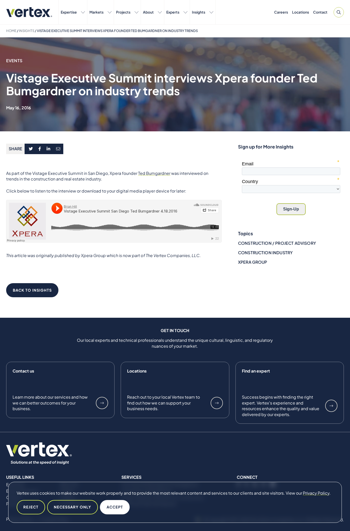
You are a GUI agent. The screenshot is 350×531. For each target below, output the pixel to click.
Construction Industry (265, 252)
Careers (281, 12)
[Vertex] (29, 12)
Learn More (102, 403)
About (148, 12)
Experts (172, 12)
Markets (96, 12)
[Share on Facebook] (40, 149)
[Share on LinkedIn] (48, 149)
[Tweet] (30, 149)
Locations (300, 12)
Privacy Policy (316, 493)
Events (14, 60)
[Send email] (58, 149)
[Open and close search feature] (339, 12)
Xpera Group (252, 262)
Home (11, 31)
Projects (123, 12)
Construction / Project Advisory (277, 243)
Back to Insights (32, 290)
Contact (320, 12)
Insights (198, 12)
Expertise (69, 12)
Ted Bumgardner (154, 173)
